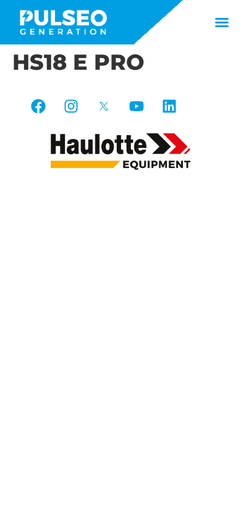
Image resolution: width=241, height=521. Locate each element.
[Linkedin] (169, 106)
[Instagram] (71, 106)
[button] (222, 22)
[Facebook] (38, 106)
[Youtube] (136, 106)
